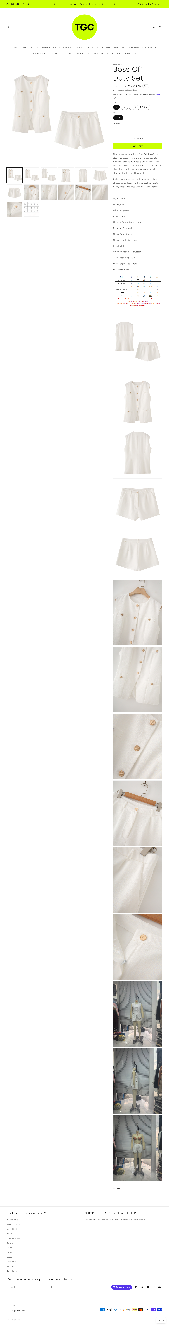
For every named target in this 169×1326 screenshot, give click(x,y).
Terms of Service (13, 1238)
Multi (118, 118)
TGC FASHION (16, 1320)
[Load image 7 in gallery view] (14, 192)
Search (9, 1248)
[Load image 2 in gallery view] (32, 175)
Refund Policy (12, 1229)
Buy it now (138, 146)
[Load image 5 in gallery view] (83, 175)
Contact (10, 1243)
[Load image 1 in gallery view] (14, 175)
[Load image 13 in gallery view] (14, 210)
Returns (10, 1233)
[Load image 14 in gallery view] (32, 210)
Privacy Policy (12, 1220)
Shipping (116, 90)
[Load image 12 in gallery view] (100, 192)
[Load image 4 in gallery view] (66, 175)
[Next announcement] (115, 4)
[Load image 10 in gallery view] (66, 192)
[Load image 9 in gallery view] (49, 192)
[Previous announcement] (54, 4)
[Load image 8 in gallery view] (32, 192)
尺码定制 (143, 107)
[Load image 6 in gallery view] (100, 175)
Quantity (116, 123)
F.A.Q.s (9, 1252)
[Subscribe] (51, 1287)
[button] (9, 27)
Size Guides (11, 1261)
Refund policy (12, 1271)
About (9, 1257)
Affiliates (10, 1266)
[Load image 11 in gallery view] (83, 192)
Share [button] (118, 1188)
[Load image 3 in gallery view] (49, 175)
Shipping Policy (13, 1224)
